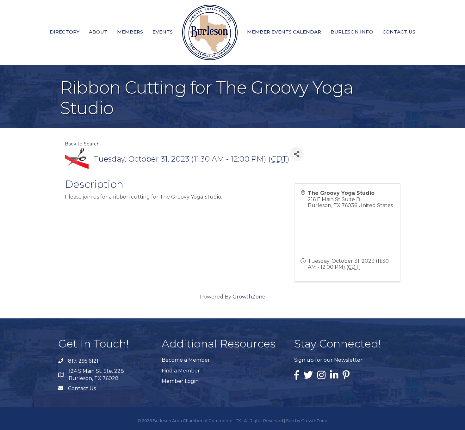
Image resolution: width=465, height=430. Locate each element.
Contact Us (398, 32)
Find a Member (181, 371)
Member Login (180, 381)
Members (130, 32)
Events (162, 32)
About (98, 32)
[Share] (296, 154)
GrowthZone (248, 297)
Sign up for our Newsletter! (328, 360)
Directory (64, 32)
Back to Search (82, 144)
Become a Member (186, 360)
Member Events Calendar (284, 32)
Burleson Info (352, 32)
